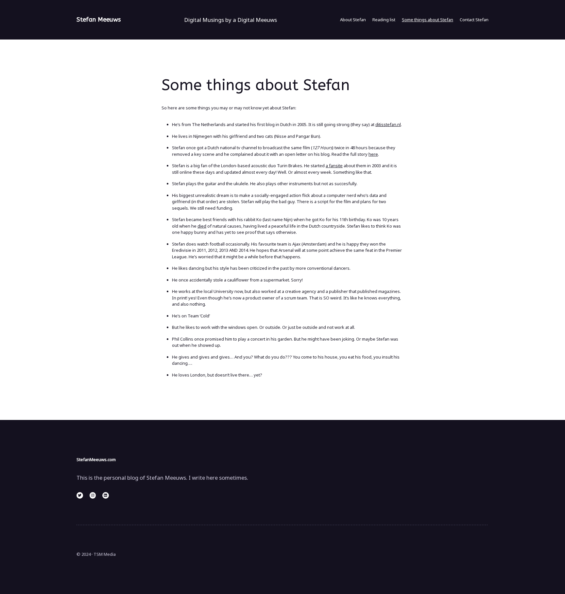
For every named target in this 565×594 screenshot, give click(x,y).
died (201, 226)
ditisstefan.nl (388, 124)
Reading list (383, 20)
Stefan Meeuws (99, 19)
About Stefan (353, 20)
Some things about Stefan (427, 20)
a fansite (334, 166)
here (373, 154)
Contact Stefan (474, 20)
